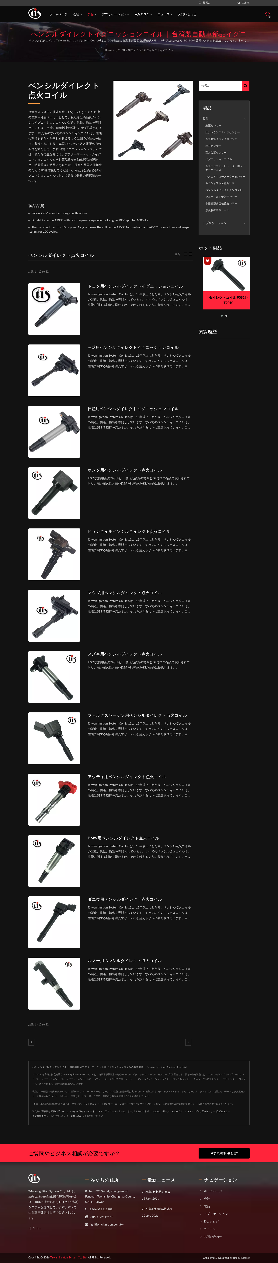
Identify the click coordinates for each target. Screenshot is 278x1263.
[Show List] (190, 254)
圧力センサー (213, 145)
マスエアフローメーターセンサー (225, 176)
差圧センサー (213, 125)
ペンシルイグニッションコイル (184, 1111)
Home (108, 50)
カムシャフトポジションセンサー (150, 1111)
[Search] (245, 86)
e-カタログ (142, 14)
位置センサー (223, 1111)
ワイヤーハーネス (88, 1111)
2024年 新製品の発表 (156, 1192)
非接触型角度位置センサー (221, 203)
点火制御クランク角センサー (222, 139)
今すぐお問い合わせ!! (224, 1153)
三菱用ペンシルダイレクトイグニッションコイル (133, 347)
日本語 (246, 3)
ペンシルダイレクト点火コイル (154, 50)
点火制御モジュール (217, 210)
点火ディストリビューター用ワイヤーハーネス (225, 168)
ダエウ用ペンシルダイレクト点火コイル (125, 899)
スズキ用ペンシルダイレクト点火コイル (125, 654)
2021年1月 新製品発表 (157, 1209)
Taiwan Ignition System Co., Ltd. (68, 1257)
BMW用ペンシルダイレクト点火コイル (123, 838)
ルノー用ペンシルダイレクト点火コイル (125, 960)
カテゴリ (120, 50)
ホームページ (58, 14)
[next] (188, 1042)
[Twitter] (34, 1228)
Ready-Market (241, 1258)
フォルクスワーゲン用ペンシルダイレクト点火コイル (137, 715)
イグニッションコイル (218, 159)
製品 (91, 14)
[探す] (200, 3)
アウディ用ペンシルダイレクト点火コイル (127, 776)
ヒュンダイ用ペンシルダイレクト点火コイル (129, 531)
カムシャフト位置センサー (221, 183)
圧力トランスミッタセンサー (222, 132)
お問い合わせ (187, 14)
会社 (76, 14)
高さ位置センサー (216, 152)
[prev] (31, 1042)
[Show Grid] (185, 254)
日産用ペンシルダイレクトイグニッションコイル (133, 408)
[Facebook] (30, 1228)
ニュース (164, 14)
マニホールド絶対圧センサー (222, 197)
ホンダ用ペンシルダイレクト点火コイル (125, 470)
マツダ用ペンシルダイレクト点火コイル (125, 592)
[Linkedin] (39, 1228)
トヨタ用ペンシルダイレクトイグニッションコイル (135, 286)
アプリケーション (114, 14)
